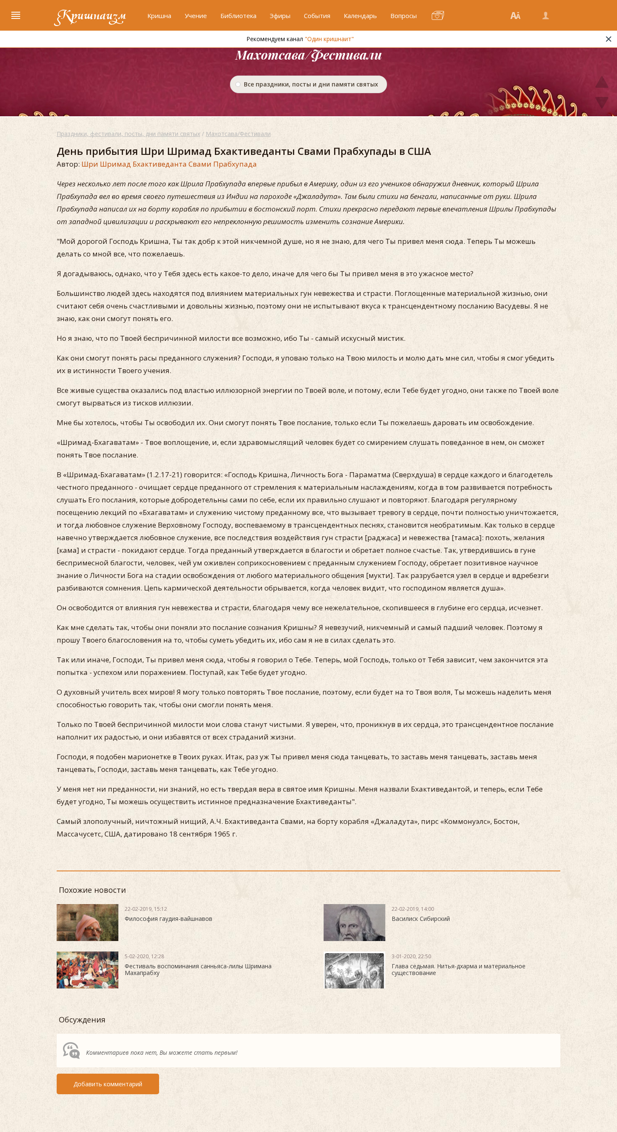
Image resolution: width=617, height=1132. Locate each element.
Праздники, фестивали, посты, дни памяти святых (128, 134)
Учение (196, 15)
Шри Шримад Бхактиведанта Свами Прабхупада (169, 164)
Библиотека (238, 15)
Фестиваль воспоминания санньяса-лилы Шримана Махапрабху (198, 969)
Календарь (360, 15)
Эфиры (280, 15)
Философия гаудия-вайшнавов (168, 919)
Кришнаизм (91, 15)
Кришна (159, 15)
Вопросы (403, 15)
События (317, 15)
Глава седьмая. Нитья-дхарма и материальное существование (458, 969)
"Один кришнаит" (329, 39)
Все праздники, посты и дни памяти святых (311, 84)
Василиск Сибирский (421, 919)
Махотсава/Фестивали (238, 134)
